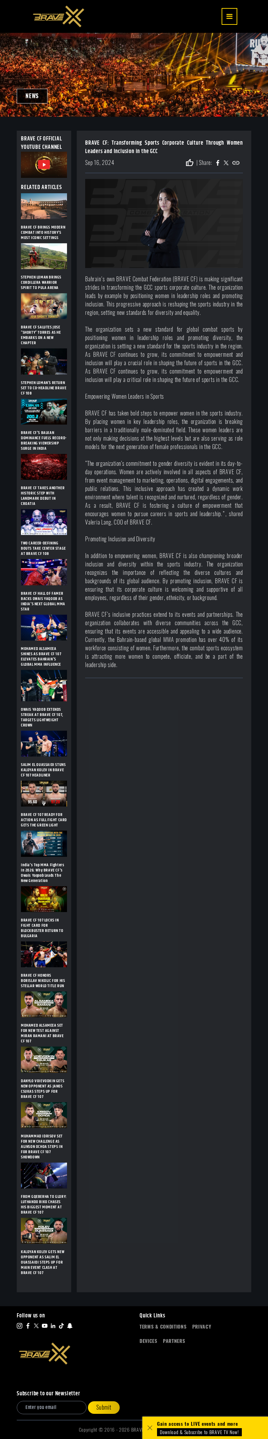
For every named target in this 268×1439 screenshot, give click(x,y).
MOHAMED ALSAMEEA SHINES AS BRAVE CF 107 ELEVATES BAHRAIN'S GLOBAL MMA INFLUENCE (41, 656)
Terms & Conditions (163, 1326)
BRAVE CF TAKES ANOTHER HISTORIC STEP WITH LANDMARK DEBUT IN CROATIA (43, 495)
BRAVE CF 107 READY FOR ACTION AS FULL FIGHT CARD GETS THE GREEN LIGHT (44, 820)
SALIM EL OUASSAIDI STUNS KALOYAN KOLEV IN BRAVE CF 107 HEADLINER (43, 770)
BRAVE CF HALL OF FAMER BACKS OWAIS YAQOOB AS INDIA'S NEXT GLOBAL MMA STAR (43, 601)
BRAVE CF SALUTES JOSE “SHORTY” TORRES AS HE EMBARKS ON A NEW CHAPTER (41, 335)
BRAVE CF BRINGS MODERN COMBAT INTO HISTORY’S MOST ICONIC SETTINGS (43, 232)
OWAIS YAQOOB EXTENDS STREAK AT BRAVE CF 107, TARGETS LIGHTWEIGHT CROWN (42, 717)
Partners (174, 1341)
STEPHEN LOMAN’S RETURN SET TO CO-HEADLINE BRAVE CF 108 (43, 388)
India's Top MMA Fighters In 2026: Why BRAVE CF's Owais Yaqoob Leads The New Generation (42, 872)
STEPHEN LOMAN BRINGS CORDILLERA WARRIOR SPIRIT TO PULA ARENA (41, 282)
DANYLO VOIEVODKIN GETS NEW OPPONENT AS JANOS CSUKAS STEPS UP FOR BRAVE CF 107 (42, 1088)
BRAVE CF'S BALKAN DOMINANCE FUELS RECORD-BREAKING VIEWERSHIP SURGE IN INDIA (44, 440)
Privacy (201, 1326)
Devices (148, 1341)
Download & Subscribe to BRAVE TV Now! (199, 1432)
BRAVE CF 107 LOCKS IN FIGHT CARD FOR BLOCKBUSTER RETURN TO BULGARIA (42, 928)
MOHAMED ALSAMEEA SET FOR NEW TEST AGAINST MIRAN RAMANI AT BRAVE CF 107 (42, 1033)
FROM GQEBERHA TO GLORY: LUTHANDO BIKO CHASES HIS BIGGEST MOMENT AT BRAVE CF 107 (44, 1204)
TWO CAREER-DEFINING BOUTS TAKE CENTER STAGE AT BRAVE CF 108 (43, 548)
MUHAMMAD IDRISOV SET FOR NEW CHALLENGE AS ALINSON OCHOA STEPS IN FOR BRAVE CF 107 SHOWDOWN (42, 1147)
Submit (103, 1407)
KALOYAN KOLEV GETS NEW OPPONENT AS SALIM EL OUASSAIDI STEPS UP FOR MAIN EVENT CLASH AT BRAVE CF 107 (42, 1262)
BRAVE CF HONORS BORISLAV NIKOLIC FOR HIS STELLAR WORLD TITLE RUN (43, 981)
